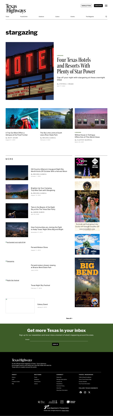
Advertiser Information (62, 390)
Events (73, 16)
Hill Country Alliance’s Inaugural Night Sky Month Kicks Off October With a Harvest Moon (49, 170)
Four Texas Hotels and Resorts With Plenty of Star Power (76, 65)
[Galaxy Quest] (20, 305)
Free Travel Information (84, 383)
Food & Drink (23, 16)
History (13, 377)
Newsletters (86, 6)
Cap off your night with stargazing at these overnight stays (81, 78)
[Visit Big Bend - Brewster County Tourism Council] (87, 307)
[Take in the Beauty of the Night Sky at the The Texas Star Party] (17, 210)
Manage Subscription (61, 379)
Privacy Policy (65, 410)
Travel (7, 16)
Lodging (60, 55)
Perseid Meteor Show (39, 247)
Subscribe (98, 6)
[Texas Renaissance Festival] (87, 230)
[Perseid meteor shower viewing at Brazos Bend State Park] (17, 267)
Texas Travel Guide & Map (85, 379)
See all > (69, 318)
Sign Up (55, 344)
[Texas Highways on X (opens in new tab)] (89, 392)
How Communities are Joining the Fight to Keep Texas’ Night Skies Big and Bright (47, 228)
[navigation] (106, 6)
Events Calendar (83, 381)
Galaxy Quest (42, 304)
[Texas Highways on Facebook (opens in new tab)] (80, 392)
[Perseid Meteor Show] (17, 248)
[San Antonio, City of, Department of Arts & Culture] (87, 178)
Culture (57, 16)
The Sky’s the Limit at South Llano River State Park (51, 134)
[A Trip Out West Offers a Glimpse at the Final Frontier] (22, 118)
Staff (13, 379)
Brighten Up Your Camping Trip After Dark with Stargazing (43, 189)
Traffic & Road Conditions (85, 377)
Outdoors (41, 16)
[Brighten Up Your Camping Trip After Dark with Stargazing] (17, 191)
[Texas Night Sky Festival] (17, 286)
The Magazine (90, 16)
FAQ (13, 383)
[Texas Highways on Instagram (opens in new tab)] (85, 392)
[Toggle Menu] (106, 6)
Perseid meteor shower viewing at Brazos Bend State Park (43, 266)
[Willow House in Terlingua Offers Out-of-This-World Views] (91, 118)
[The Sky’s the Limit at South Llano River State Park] (56, 118)
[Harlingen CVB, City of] (87, 254)
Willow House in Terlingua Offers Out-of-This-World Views (87, 136)
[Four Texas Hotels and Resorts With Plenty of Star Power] (30, 71)
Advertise (58, 388)
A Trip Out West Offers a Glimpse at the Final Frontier (17, 134)
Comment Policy (60, 386)
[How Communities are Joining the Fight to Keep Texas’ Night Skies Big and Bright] (17, 229)
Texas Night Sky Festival (40, 285)
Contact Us (59, 381)
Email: (27, 339)
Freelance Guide (16, 381)
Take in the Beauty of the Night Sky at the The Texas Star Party (43, 208)
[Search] (106, 16)
